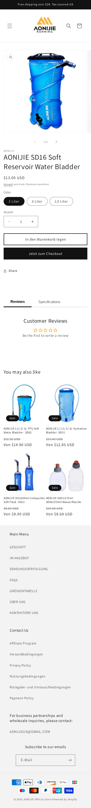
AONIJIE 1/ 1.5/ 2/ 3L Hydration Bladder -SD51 (66, 430)
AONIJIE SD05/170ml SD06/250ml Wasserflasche (63, 500)
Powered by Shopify (64, 799)
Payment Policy (21, 698)
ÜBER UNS (17, 602)
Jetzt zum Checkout (45, 253)
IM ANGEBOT (19, 558)
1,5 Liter (61, 201)
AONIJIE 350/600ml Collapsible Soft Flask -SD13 (24, 500)
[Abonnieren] (69, 760)
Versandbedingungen (26, 654)
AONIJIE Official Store (37, 799)
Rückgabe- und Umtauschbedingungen (40, 687)
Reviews (17, 301)
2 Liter (14, 201)
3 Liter (37, 201)
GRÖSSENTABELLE (23, 591)
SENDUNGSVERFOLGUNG (29, 569)
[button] (9, 26)
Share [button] (12, 270)
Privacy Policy (20, 665)
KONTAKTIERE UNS (24, 613)
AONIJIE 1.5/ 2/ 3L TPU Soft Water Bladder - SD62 (21, 430)
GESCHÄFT (18, 547)
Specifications (49, 302)
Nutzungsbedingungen (27, 676)
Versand (8, 184)
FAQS (13, 580)
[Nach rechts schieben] (56, 141)
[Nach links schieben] (35, 141)
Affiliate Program (23, 643)
